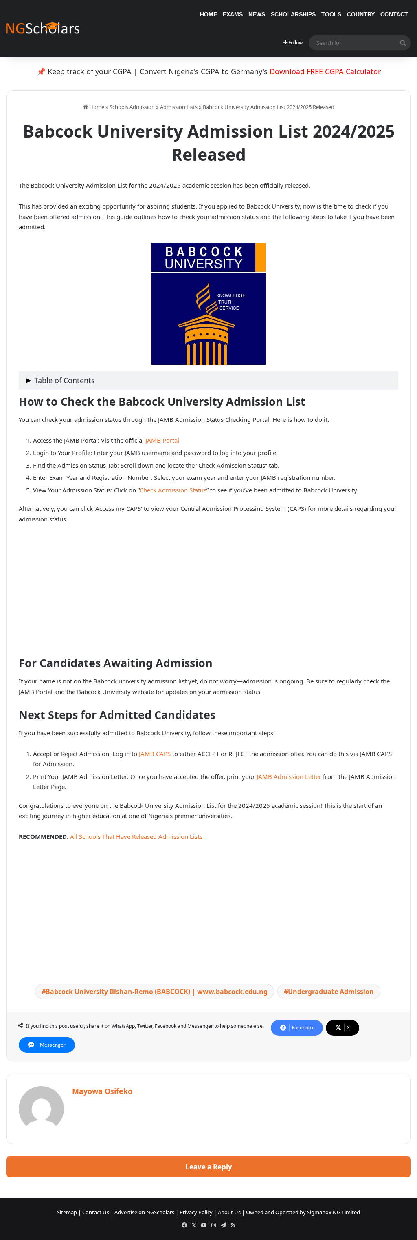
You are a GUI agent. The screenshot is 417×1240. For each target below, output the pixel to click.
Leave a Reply (208, 1166)
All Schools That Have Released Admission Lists (136, 836)
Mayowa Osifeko (102, 1091)
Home (96, 107)
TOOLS (331, 14)
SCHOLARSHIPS (293, 14)
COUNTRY (361, 14)
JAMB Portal (162, 440)
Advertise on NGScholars (144, 1212)
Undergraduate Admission (331, 991)
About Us (229, 1212)
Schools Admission (132, 107)
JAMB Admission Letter (290, 776)
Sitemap (67, 1212)
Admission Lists (179, 107)
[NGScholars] (42, 28)
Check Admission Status (173, 490)
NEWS (256, 14)
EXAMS (233, 14)
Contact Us (95, 1212)
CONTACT (394, 14)
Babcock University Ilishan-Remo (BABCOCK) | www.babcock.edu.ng (157, 991)
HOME (208, 14)
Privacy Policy (196, 1212)
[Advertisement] (208, 592)
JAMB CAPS (154, 754)
